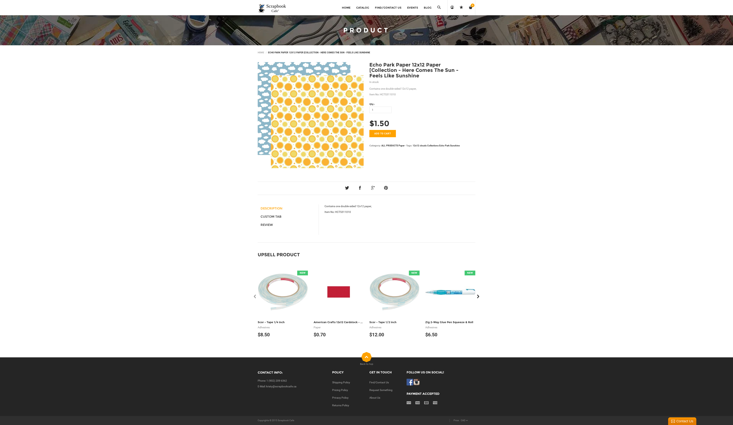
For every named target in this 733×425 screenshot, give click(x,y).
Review (267, 225)
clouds (423, 145)
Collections (433, 145)
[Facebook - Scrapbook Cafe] (410, 381)
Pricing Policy (340, 390)
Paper (401, 145)
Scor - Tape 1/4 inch (271, 322)
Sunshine (455, 145)
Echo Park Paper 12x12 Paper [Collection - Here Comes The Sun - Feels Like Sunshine (414, 70)
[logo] (272, 7)
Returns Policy (340, 405)
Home (261, 52)
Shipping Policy (341, 382)
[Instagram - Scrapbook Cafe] (416, 381)
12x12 (416, 145)
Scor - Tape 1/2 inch (382, 322)
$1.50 (379, 123)
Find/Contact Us (379, 382)
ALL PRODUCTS (389, 145)
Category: (375, 145)
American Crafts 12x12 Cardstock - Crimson (343, 322)
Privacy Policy (340, 397)
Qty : (372, 104)
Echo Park (444, 145)
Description (271, 208)
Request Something (380, 390)
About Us (374, 397)
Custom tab (271, 216)
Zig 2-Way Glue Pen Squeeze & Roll (449, 322)
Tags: (409, 145)
